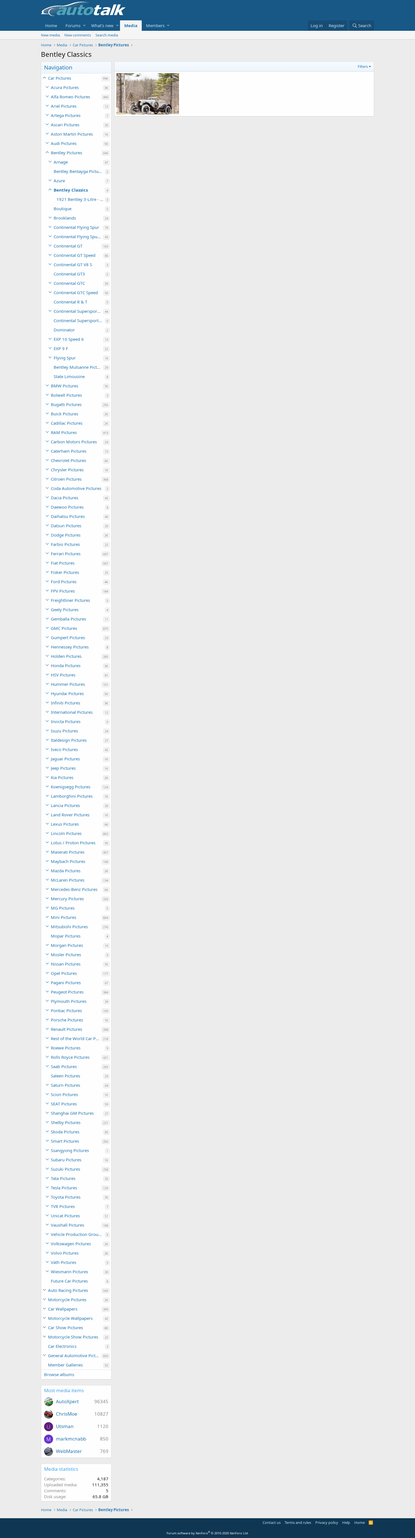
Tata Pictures (63, 1178)
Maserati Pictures (67, 852)
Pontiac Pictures (66, 1010)
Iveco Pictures (64, 749)
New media (50, 35)
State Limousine (69, 376)
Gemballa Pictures (68, 619)
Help (346, 1522)
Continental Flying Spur (76, 227)
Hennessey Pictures (70, 647)
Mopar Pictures (65, 936)
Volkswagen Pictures (71, 1243)
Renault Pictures (66, 1029)
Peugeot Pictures (67, 992)
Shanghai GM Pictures (72, 1113)
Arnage (61, 162)
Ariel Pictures (64, 106)
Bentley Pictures (66, 152)
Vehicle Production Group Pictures (78, 1234)
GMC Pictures (64, 628)
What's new (102, 25)
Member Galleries (65, 1365)
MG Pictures (63, 908)
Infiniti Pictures (65, 703)
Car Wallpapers (62, 1309)
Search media (106, 35)
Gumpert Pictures (68, 637)
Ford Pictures (64, 581)
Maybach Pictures (68, 861)
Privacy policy (326, 1522)
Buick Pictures (64, 414)
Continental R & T (70, 302)
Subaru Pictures (66, 1159)
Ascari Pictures (65, 124)
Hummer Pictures (68, 684)
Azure (59, 180)
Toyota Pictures (65, 1197)
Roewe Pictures (65, 1048)
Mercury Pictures (67, 898)
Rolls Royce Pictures (70, 1057)
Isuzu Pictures (64, 731)
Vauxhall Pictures (67, 1225)
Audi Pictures (64, 143)
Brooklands (65, 218)
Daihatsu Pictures (68, 516)
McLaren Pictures (67, 880)
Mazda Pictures (65, 870)
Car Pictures (59, 78)
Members (155, 25)
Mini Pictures (63, 917)
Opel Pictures (64, 973)
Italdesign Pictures (69, 740)
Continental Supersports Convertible (78, 311)
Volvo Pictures (64, 1253)
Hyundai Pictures (67, 693)
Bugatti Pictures (66, 404)
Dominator (64, 330)
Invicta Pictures (65, 721)
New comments (77, 35)
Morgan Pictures (67, 945)
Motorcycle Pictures (67, 1299)
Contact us (272, 1522)
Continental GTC (69, 283)
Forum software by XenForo (208, 1533)
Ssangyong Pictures (70, 1150)
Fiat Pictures (63, 563)
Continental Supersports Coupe (79, 320)
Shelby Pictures (65, 1122)
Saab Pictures (64, 1066)
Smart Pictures (65, 1141)
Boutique (62, 208)
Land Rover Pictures (70, 814)
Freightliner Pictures (70, 600)
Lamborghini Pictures (72, 796)
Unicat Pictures (65, 1215)
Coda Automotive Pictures (76, 488)
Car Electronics (62, 1346)
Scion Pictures (64, 1094)
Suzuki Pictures (65, 1169)
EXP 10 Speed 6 (69, 339)
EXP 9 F (61, 348)
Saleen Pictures (65, 1076)
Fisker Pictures (65, 572)
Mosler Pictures (66, 954)
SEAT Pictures (64, 1104)
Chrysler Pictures (67, 469)
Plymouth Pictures (68, 1001)
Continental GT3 (69, 274)
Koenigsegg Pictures (70, 786)
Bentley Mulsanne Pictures (78, 367)
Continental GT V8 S (73, 264)
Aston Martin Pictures (72, 134)
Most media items (64, 1390)
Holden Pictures (66, 656)
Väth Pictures (63, 1262)
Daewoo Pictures (67, 507)
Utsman (65, 1426)
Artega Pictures (65, 115)
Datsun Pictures (66, 525)
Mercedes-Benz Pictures (74, 889)
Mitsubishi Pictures (69, 926)
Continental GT (68, 246)
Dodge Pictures (65, 535)
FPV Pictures (63, 591)
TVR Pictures (63, 1206)
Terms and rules (298, 1522)
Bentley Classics (71, 190)
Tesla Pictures (64, 1187)
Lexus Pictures (65, 824)
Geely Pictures (64, 609)
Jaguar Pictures (65, 759)
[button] (84, 25)
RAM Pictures (64, 432)
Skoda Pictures (65, 1131)
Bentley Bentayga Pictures (79, 171)
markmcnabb (71, 1438)
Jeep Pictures (63, 768)
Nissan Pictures (65, 964)
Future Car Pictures (69, 1281)
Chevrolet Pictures (68, 460)
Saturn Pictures (65, 1085)
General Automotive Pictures (75, 1355)
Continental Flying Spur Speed (78, 236)
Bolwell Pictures (66, 395)
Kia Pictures (62, 777)
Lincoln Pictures (66, 833)
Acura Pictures (65, 87)
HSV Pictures (63, 675)
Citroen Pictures (66, 479)
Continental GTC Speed (76, 292)
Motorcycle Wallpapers (70, 1318)
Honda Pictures (65, 665)
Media (130, 25)
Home (51, 25)
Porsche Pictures (67, 1020)
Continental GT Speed (74, 255)
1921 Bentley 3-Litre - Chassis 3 (80, 199)
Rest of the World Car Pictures (76, 1038)
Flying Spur (65, 358)
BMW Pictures (64, 386)
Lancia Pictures (65, 805)
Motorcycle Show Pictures (73, 1337)
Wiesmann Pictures (69, 1271)
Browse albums (59, 1374)
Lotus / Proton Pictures (73, 842)
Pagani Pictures (66, 982)
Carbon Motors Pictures (74, 441)
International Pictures (72, 712)
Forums (72, 25)
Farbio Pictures (65, 544)
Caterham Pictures (68, 451)
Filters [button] (363, 66)
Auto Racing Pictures (68, 1290)
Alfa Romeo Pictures (70, 96)
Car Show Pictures (65, 1327)
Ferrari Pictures (65, 553)
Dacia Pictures (64, 497)
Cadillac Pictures (66, 423)
